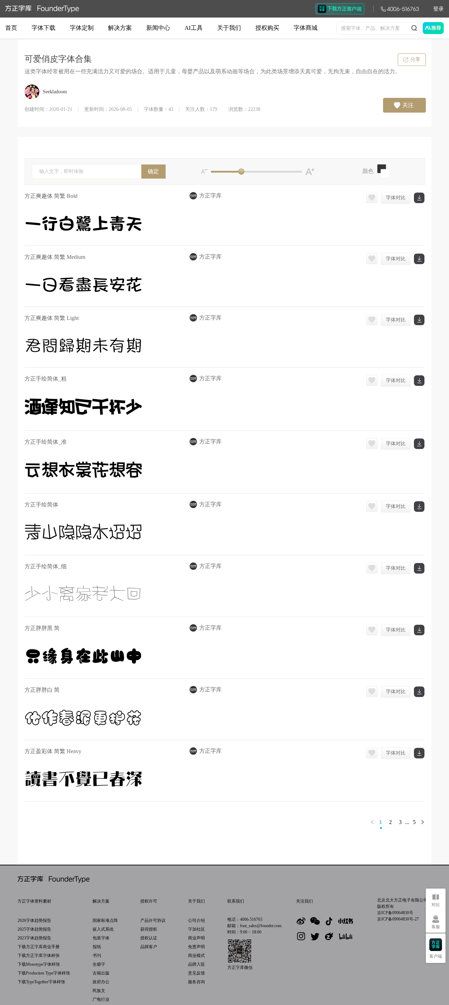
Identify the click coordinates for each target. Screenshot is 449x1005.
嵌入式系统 (103, 929)
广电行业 (101, 999)
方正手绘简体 (41, 505)
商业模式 (196, 955)
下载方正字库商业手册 (39, 946)
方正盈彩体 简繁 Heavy (53, 751)
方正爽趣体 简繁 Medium (55, 257)
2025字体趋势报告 (34, 929)
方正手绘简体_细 (46, 566)
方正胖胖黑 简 (42, 628)
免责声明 (196, 946)
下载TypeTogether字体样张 (41, 981)
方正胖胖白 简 (42, 690)
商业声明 (196, 938)
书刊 (97, 955)
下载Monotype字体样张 (39, 964)
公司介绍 (196, 920)
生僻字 (99, 964)
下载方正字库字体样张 (39, 955)
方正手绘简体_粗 (46, 379)
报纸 (97, 946)
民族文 (99, 990)
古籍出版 (101, 973)
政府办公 (101, 981)
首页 (11, 28)
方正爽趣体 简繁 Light (52, 318)
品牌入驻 (196, 964)
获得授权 (148, 929)
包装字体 (101, 938)
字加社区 (196, 929)
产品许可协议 (153, 920)
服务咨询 (196, 981)
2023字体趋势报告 (34, 938)
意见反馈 (196, 973)
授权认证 (148, 938)
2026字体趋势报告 (34, 920)
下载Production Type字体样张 (44, 973)
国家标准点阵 (105, 920)
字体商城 (305, 28)
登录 (438, 9)
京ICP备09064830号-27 (398, 919)
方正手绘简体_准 (46, 442)
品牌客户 (148, 946)
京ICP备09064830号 (395, 912)
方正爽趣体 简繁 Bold (51, 196)
